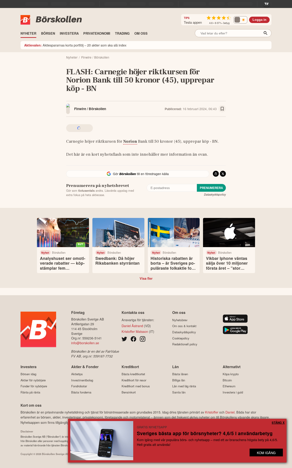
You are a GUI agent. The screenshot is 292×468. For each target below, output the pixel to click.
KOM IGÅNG (266, 452)
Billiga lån (178, 380)
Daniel (230, 412)
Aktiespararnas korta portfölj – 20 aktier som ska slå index (75, 45)
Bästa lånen (180, 374)
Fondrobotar (79, 386)
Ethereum (229, 386)
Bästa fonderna (81, 392)
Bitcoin (227, 380)
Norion (130, 141)
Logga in (259, 19)
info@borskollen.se (85, 342)
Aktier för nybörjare (33, 380)
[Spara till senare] (222, 108)
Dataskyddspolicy (215, 194)
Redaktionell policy (184, 344)
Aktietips (77, 374)
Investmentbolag (82, 380)
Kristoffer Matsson (135, 331)
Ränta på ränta (30, 392)
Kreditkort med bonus (136, 386)
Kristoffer (211, 412)
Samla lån (178, 392)
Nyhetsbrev (180, 320)
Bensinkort (129, 392)
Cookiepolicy (180, 338)
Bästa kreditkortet (133, 374)
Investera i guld (233, 392)
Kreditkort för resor (134, 380)
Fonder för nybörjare (34, 386)
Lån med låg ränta (184, 386)
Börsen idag (28, 374)
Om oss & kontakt (184, 326)
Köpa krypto (231, 374)
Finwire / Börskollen (90, 108)
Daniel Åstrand (132, 325)
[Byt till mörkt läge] (240, 19)
